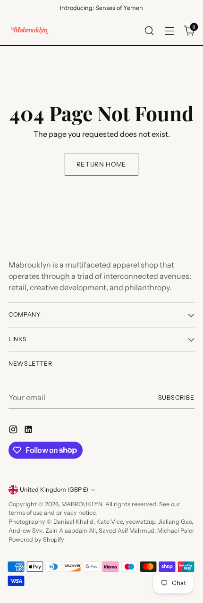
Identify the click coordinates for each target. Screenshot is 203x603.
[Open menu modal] (169, 30)
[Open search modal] (149, 30)
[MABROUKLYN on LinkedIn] (29, 431)
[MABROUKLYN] (29, 30)
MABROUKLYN (81, 504)
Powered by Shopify (36, 539)
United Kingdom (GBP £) (54, 489)
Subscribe (176, 397)
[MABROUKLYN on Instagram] (14, 431)
